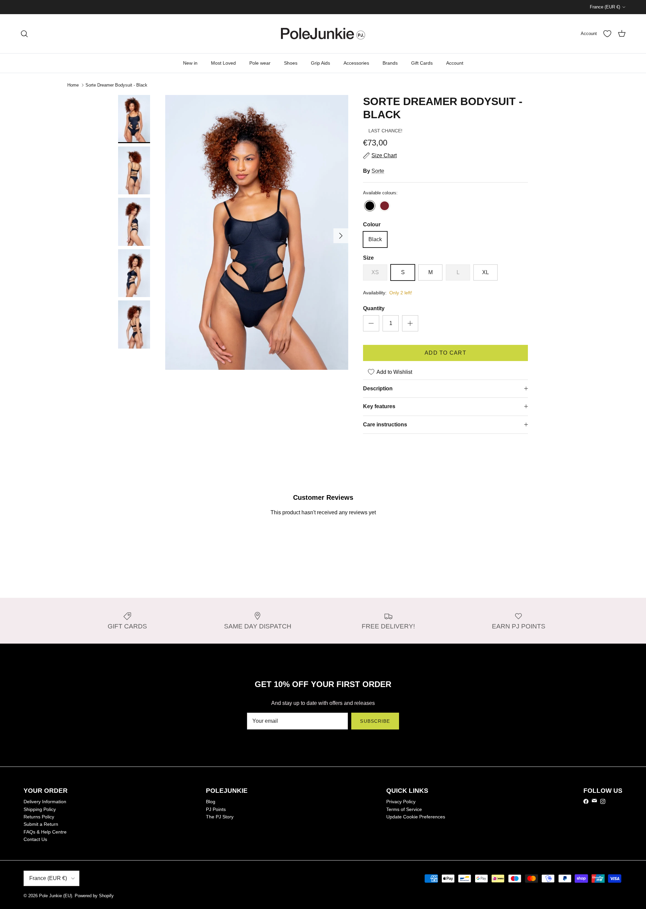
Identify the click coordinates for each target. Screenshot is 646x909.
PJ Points (216, 809)
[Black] (369, 206)
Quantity (374, 308)
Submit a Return (41, 824)
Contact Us (35, 839)
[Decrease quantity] (371, 323)
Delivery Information (45, 801)
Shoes (290, 63)
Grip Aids (320, 63)
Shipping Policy (40, 809)
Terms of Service (404, 809)
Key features (379, 406)
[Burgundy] (384, 206)
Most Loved (223, 63)
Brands (390, 63)
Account (454, 63)
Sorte (377, 171)
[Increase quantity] (410, 323)
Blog (210, 801)
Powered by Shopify (94, 895)
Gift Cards (422, 63)
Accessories (356, 63)
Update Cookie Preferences (415, 816)
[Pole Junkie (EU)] (323, 33)
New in (190, 63)
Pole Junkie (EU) (55, 895)
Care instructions (385, 424)
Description (378, 388)
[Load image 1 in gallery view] (256, 232)
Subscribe (375, 721)
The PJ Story (220, 816)
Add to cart (445, 353)
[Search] (24, 34)
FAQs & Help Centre (45, 832)
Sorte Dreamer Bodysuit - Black (116, 85)
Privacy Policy (401, 801)
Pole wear (260, 63)
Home (73, 85)
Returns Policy (39, 816)
